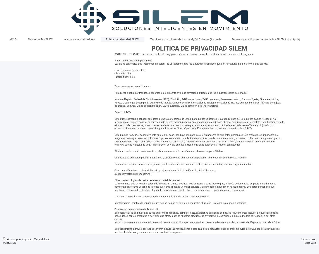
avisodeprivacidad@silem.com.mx (132, 173)
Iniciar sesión (308, 239)
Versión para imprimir (19, 239)
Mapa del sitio (42, 239)
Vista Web (310, 242)
